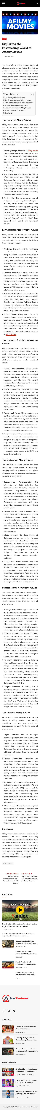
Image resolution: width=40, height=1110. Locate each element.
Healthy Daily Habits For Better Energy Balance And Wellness (26, 1040)
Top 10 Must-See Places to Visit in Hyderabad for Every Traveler (30, 879)
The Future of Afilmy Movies (15, 110)
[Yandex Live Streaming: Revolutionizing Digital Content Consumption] (20, 910)
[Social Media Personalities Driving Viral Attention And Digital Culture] (8, 1094)
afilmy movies (33, 151)
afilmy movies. (11, 334)
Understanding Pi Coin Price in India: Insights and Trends (26, 943)
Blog (4, 39)
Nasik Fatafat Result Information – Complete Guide (25, 964)
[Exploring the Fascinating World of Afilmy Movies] (20, 22)
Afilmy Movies (7, 863)
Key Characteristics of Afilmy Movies (18, 100)
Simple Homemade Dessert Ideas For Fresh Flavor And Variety (26, 1051)
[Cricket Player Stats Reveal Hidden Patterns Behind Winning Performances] (8, 1071)
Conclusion (9, 113)
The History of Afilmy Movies (14, 98)
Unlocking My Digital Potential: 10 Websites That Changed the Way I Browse (26, 954)
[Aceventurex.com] (21, 3)
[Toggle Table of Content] (31, 94)
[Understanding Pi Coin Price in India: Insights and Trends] (8, 943)
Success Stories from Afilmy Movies (18, 108)
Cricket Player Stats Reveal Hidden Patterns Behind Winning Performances (26, 1071)
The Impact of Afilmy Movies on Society (19, 103)
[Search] (37, 3)
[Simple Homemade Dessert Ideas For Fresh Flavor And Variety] (8, 1051)
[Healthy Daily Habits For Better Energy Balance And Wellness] (8, 1040)
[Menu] (3, 3)
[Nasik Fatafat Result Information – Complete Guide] (8, 964)
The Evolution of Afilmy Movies (16, 105)
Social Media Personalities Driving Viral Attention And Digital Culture (26, 1093)
